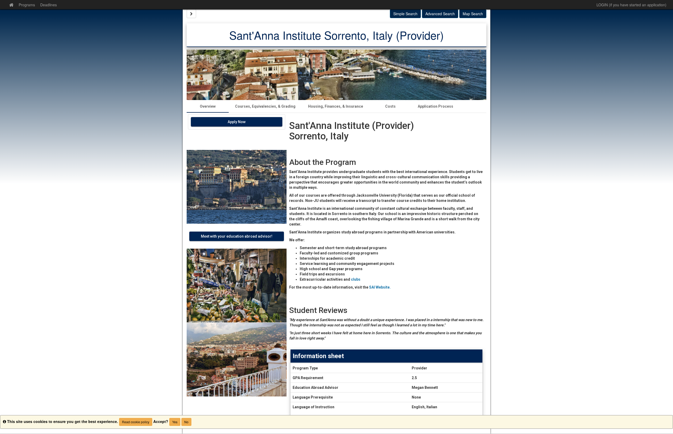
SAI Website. (379, 287)
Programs (27, 4)
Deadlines (48, 4)
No (186, 422)
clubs (355, 279)
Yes (174, 422)
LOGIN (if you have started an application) (631, 4)
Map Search (473, 13)
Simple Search (405, 13)
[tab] (208, 106)
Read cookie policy (135, 422)
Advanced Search (440, 13)
